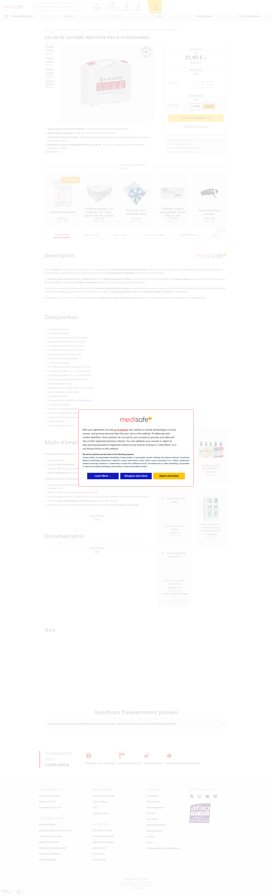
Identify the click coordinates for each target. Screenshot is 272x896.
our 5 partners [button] (120, 429)
